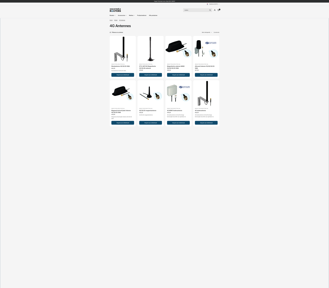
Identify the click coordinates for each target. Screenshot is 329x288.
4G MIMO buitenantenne (174, 110)
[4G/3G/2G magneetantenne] (151, 93)
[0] (217, 10)
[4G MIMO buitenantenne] (178, 93)
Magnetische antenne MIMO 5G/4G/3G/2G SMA (176, 67)
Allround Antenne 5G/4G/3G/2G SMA (204, 67)
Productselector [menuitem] (141, 15)
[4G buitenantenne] (206, 93)
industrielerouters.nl (118, 64)
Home (111, 20)
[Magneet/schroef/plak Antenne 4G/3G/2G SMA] (123, 93)
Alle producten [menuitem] (153, 15)
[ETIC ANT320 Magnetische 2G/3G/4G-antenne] (151, 49)
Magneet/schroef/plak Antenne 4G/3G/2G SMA (121, 111)
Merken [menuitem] (131, 15)
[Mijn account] (214, 10)
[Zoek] (210, 10)
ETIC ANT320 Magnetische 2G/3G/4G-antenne (147, 67)
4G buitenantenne (200, 110)
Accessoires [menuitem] (121, 15)
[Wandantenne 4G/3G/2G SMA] (123, 49)
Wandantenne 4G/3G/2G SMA (120, 66)
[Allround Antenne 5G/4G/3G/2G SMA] (206, 49)
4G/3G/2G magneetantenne (147, 110)
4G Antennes (122, 20)
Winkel (115, 20)
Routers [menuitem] (112, 15)
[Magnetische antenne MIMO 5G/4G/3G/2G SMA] (178, 49)
